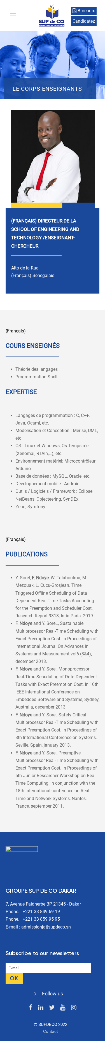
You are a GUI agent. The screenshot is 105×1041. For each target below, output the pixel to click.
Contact (50, 1031)
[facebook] (30, 1007)
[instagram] (73, 1007)
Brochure (85, 10)
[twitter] (52, 1007)
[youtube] (63, 1007)
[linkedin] (40, 1007)
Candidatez (84, 21)
